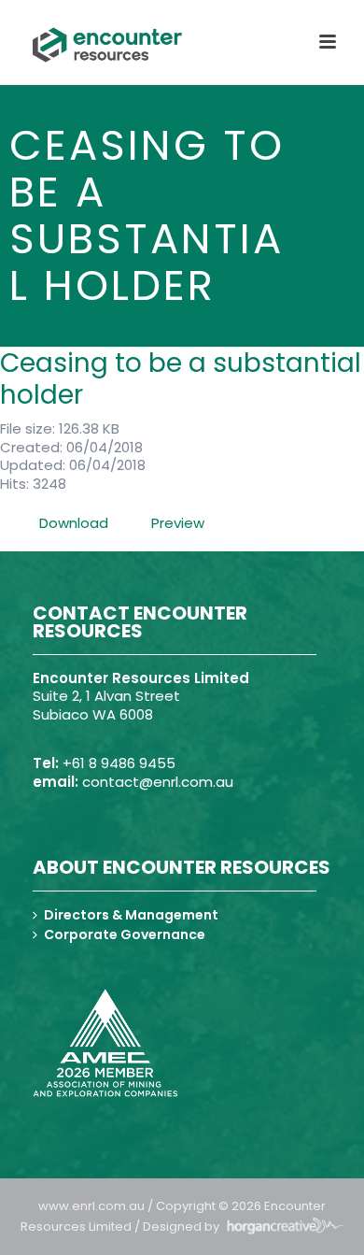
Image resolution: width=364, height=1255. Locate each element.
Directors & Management (131, 915)
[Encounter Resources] (107, 45)
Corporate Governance (124, 934)
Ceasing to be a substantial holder (180, 379)
